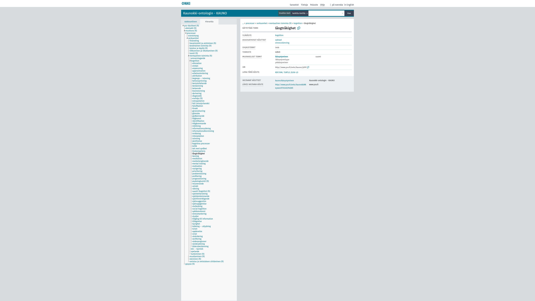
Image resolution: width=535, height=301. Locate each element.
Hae (349, 13)
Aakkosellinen (190, 21)
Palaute (314, 4)
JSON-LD (294, 72)
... (243, 23)
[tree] (209, 163)
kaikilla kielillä (299, 13)
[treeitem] (192, 26)
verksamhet (262, 23)
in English (349, 4)
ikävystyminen (281, 56)
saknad (278, 40)
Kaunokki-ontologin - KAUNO (205, 13)
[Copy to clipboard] (298, 28)
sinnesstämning (282, 43)
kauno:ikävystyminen (284, 80)
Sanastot (294, 4)
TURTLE (287, 72)
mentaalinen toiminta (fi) (280, 23)
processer (250, 23)
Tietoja (304, 4)
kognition (298, 23)
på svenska (337, 4)
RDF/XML (279, 72)
